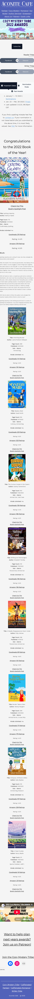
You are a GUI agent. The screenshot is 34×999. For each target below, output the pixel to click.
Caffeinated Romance (20, 988)
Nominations (11, 99)
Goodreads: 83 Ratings (17, 652)
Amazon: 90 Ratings (17, 661)
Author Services (15, 13)
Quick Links (25, 16)
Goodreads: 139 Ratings (17, 505)
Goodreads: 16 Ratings (17, 872)
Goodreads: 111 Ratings (17, 726)
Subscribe (17, 46)
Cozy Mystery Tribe (11, 985)
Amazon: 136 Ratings (17, 587)
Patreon (16, 16)
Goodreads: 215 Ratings (17, 234)
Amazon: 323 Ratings (17, 440)
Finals (28, 102)
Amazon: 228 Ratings (17, 807)
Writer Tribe (17, 991)
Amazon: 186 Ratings (17, 514)
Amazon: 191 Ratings (17, 367)
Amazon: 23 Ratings (17, 881)
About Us (8, 16)
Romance (24, 11)
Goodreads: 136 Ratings (17, 579)
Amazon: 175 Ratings (17, 734)
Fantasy (5, 11)
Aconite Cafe (13, 996)
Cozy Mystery (14, 11)
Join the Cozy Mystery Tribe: (18, 957)
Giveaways (27, 13)
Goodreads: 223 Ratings (17, 432)
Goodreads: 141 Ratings (17, 359)
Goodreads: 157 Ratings (17, 799)
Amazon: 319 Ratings (17, 244)
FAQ (13, 126)
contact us (9, 117)
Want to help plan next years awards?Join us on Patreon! (17, 939)
